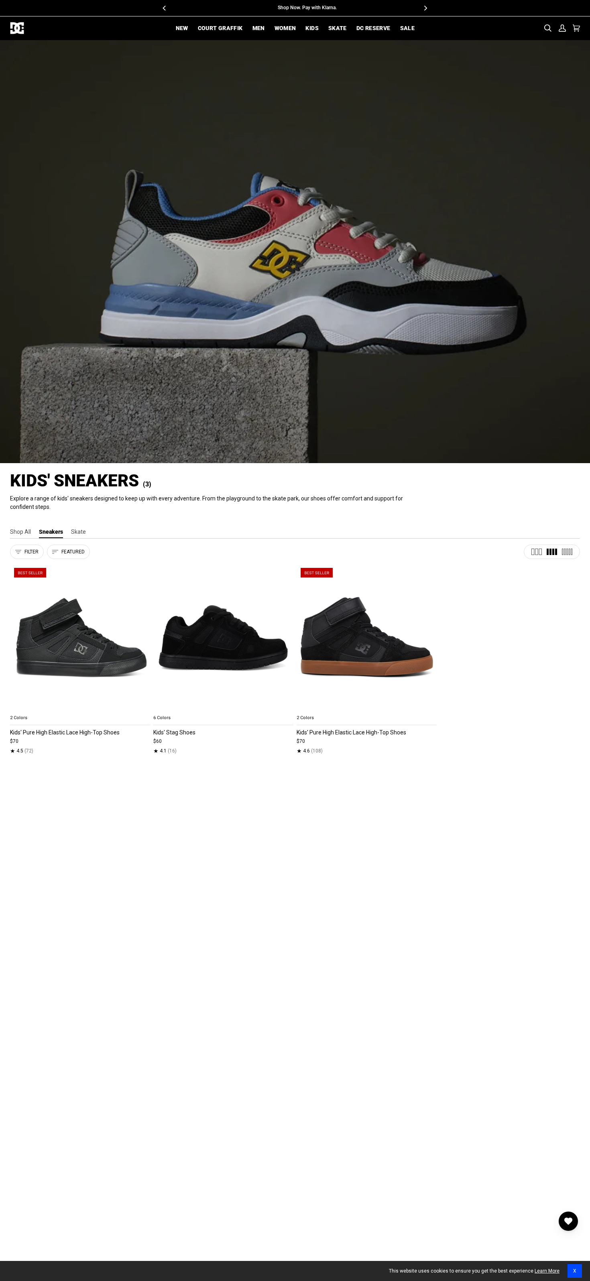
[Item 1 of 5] (80, 637)
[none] (80, 708)
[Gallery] (80, 637)
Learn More (547, 1271)
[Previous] (165, 8)
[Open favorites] (568, 1221)
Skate (78, 532)
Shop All (20, 532)
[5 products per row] (567, 551)
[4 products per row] (551, 551)
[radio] (21, 708)
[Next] (425, 8)
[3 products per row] (536, 551)
